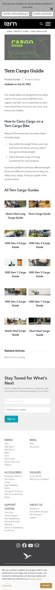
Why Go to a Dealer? (39, 479)
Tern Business (36, 515)
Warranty (8, 525)
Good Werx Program (39, 512)
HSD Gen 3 (10, 447)
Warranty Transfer (12, 522)
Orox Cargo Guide (39, 214)
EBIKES (9, 440)
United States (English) (15, 14)
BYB (31, 444)
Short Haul (34, 447)
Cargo (7, 482)
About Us (36, 505)
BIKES (33, 440)
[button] (48, 24)
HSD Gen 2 (10, 450)
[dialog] (27, 578)
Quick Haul (10, 459)
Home (9, 31)
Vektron (8, 465)
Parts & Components (14, 494)
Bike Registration (12, 519)
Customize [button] (6, 586)
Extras (7, 497)
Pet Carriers (10, 479)
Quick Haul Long (12, 462)
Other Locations (42, 14)
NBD (7, 453)
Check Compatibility (14, 528)
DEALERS (35, 472)
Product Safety (32, 80)
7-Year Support (11, 516)
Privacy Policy (35, 579)
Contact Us (9, 531)
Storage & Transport (14, 491)
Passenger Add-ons (13, 476)
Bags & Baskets (11, 485)
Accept (46, 585)
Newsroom (35, 509)
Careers (33, 518)
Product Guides (21, 31)
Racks (7, 488)
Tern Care (9, 513)
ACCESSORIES (13, 472)
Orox (7, 456)
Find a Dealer (36, 476)
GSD (7, 444)
